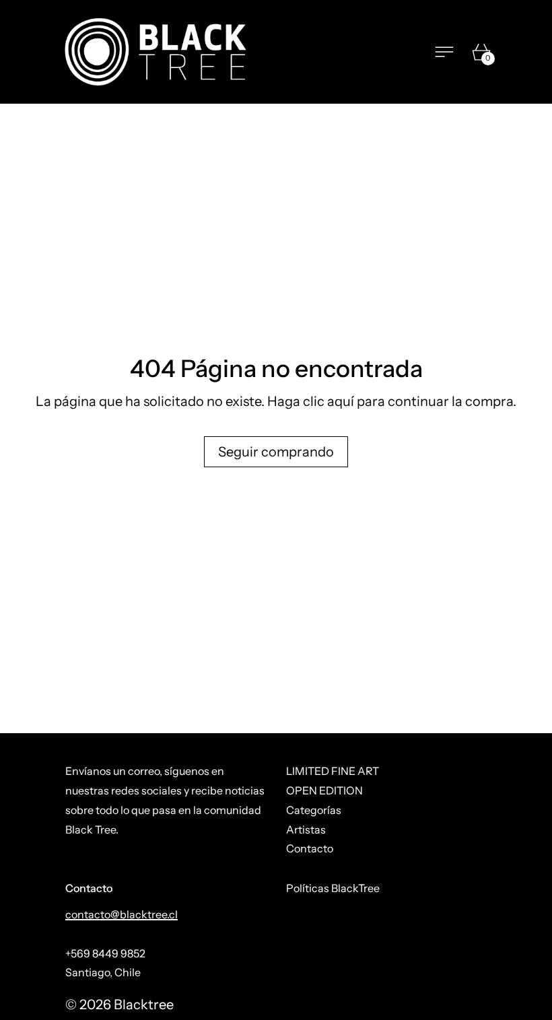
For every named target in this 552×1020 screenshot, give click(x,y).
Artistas (306, 829)
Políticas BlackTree (333, 888)
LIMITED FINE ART (332, 771)
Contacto (309, 848)
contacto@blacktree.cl (121, 914)
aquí (340, 401)
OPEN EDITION (324, 790)
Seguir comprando (276, 452)
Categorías (313, 810)
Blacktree (144, 1004)
